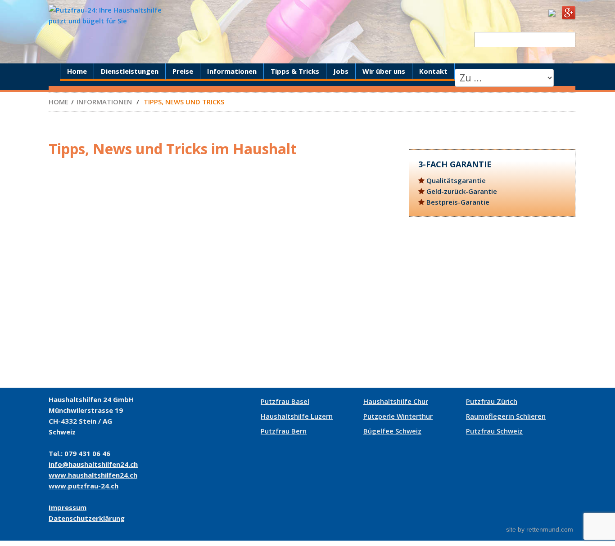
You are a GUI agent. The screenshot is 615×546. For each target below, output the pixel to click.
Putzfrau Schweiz (494, 430)
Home (77, 71)
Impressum (67, 507)
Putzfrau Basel (285, 401)
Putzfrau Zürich (491, 401)
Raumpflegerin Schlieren (506, 416)
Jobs (340, 71)
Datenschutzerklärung (87, 518)
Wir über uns (383, 71)
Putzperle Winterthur (398, 416)
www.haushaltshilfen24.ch (93, 474)
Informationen (232, 71)
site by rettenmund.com (539, 529)
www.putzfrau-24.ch (83, 485)
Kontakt (433, 71)
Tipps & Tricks (295, 71)
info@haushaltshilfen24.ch (93, 464)
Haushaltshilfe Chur (395, 401)
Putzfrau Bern (284, 430)
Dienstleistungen (129, 71)
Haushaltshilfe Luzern (297, 416)
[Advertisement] (492, 302)
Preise (182, 71)
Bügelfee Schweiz (392, 430)
